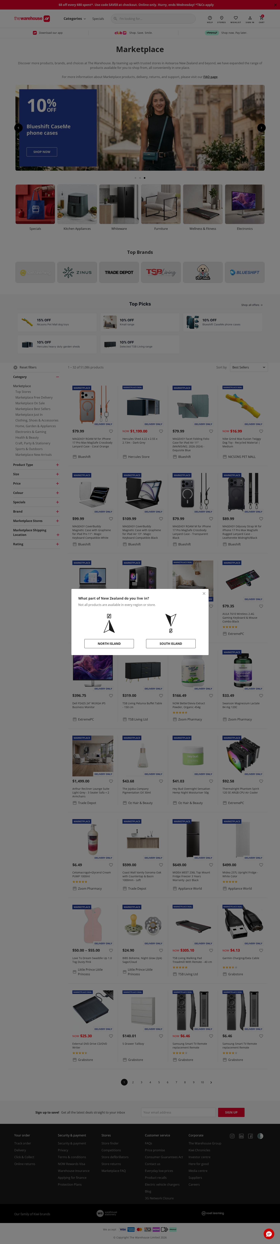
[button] (269, 1234)
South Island (171, 644)
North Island (109, 644)
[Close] (204, 593)
